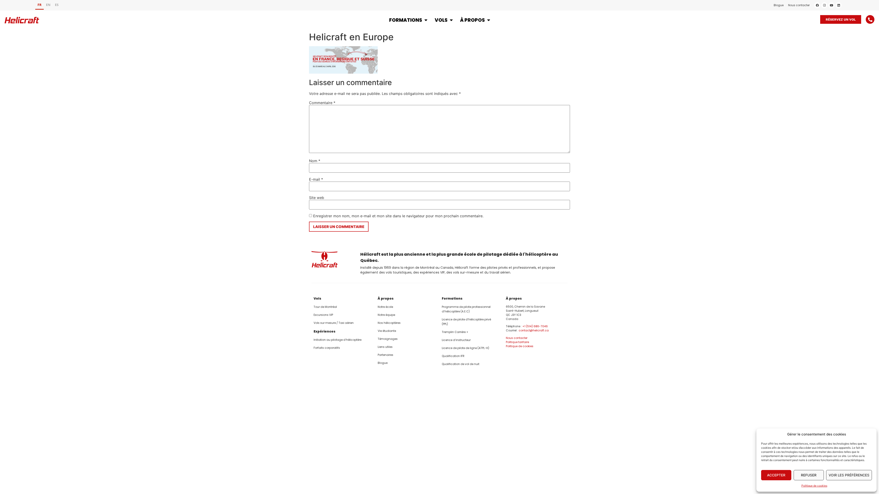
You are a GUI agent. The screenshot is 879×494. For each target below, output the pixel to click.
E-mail (316, 179)
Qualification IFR (453, 356)
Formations (405, 20)
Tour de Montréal (325, 307)
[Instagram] (824, 5)
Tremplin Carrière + (455, 332)
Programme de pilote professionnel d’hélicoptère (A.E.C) (466, 309)
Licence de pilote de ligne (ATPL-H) (465, 348)
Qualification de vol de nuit (460, 364)
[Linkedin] (838, 5)
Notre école (385, 307)
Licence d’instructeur (456, 340)
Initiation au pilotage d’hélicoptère (337, 340)
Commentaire (322, 103)
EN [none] (48, 5)
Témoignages (388, 339)
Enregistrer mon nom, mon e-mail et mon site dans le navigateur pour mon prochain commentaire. (398, 216)
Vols (441, 20)
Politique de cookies (814, 485)
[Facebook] (817, 5)
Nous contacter (799, 5)
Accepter (776, 475)
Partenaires (385, 355)
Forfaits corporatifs (327, 348)
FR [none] (39, 5)
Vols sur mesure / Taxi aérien (334, 323)
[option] (48, 5)
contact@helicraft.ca (534, 330)
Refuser (809, 475)
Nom (314, 161)
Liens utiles (385, 347)
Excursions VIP (323, 315)
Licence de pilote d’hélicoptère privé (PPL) (466, 321)
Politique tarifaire (517, 342)
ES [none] (57, 5)
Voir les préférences (849, 475)
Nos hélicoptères (389, 323)
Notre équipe (386, 315)
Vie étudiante (387, 331)
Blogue (779, 5)
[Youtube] (831, 5)
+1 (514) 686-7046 (535, 326)
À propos (472, 20)
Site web (316, 197)
